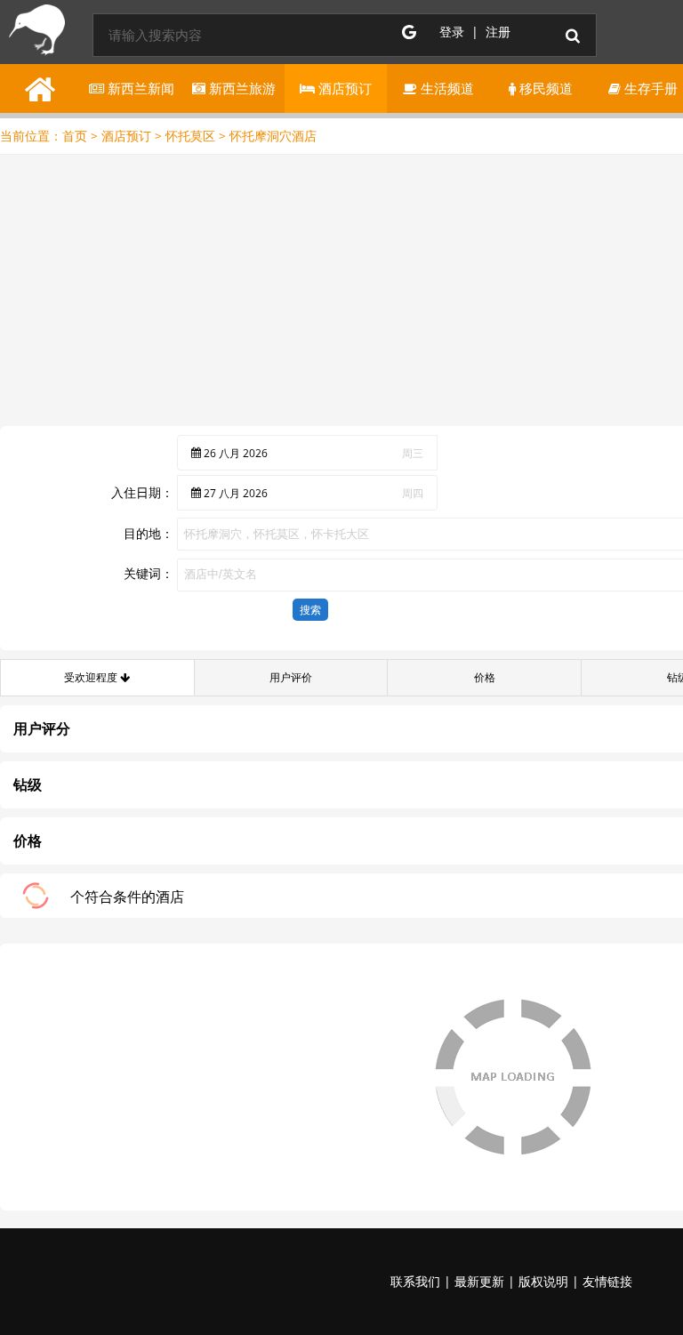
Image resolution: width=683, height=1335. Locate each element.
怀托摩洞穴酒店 (273, 135)
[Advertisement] (341, 292)
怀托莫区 (190, 135)
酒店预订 (126, 135)
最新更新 (479, 1281)
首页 (74, 135)
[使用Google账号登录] (409, 32)
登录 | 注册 (474, 31)
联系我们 (415, 1281)
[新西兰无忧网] (34, 33)
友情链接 (607, 1281)
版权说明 (543, 1281)
